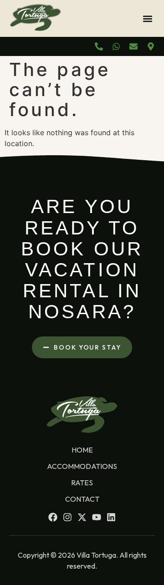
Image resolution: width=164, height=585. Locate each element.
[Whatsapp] (116, 46)
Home (82, 449)
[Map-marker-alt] (151, 46)
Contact (82, 499)
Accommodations (82, 466)
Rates (82, 482)
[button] (147, 18)
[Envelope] (133, 46)
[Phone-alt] (99, 46)
